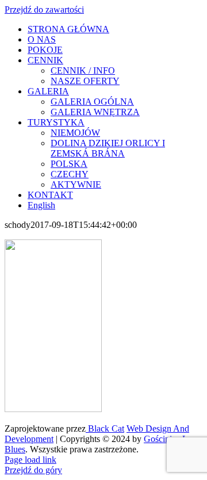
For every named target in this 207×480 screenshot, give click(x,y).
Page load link (30, 459)
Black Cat (105, 428)
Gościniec (162, 439)
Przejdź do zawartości (44, 9)
